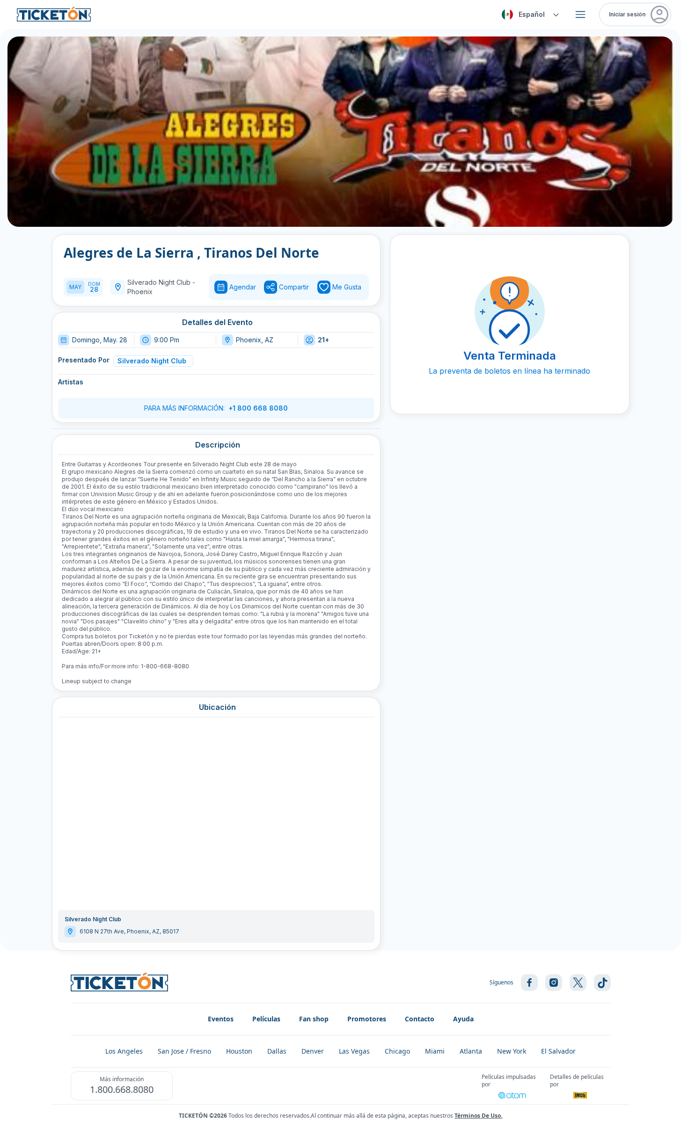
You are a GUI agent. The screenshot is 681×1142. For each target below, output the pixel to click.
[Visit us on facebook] (529, 982)
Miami (435, 1051)
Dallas (276, 1051)
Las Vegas (354, 1051)
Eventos (221, 1018)
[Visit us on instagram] (553, 982)
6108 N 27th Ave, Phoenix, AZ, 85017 (129, 931)
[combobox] (529, 14)
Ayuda (463, 1018)
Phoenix (140, 292)
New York (511, 1051)
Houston (239, 1051)
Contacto (419, 1018)
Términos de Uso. (478, 1116)
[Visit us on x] (578, 982)
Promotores (366, 1018)
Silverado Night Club (151, 361)
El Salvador (558, 1051)
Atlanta (471, 1051)
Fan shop (314, 1018)
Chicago (397, 1051)
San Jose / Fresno (184, 1051)
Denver (312, 1051)
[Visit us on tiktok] (602, 982)
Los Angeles (124, 1051)
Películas (266, 1018)
